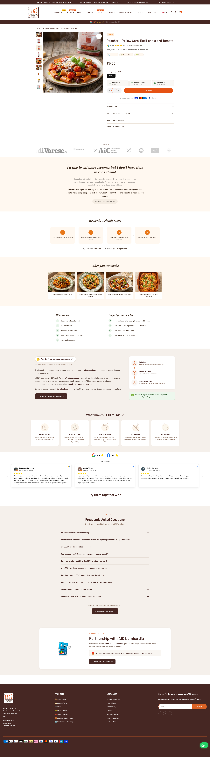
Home (38, 28)
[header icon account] (176, 12)
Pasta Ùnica (44, 28)
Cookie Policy (111, 722)
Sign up (199, 706)
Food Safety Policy (113, 714)
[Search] (171, 12)
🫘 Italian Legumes (61, 714)
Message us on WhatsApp (103, 611)
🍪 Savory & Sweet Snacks (64, 718)
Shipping (109, 710)
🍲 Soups (58, 707)
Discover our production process (50, 396)
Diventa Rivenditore (113, 699)
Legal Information (113, 718)
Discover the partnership (101, 661)
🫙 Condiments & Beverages (64, 722)
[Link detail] (160, 713)
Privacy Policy (111, 707)
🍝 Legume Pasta (61, 703)
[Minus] (109, 90)
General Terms (111, 703)
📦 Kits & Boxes (60, 699)
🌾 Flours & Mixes (61, 710)
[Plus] (119, 90)
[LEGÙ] (33, 12)
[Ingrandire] (99, 36)
